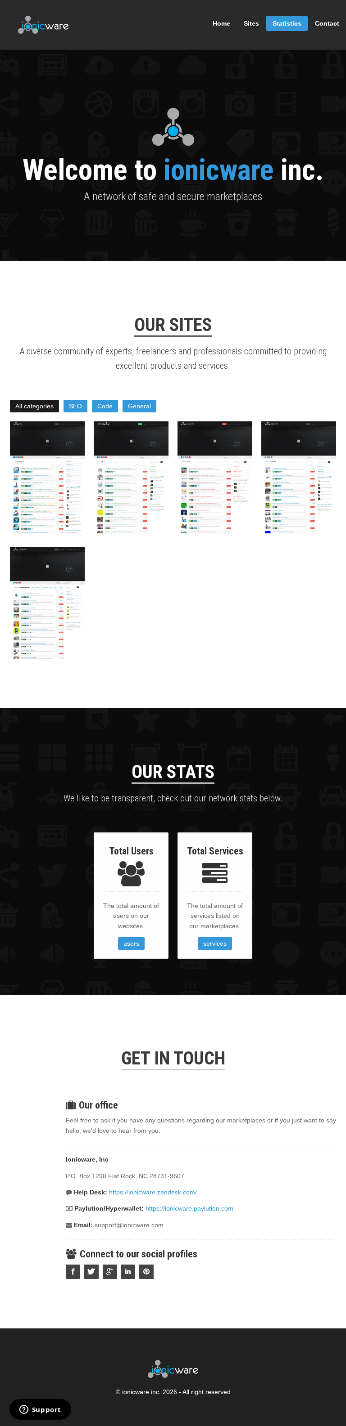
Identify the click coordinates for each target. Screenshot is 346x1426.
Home (221, 23)
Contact (327, 23)
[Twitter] (92, 1271)
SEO (75, 406)
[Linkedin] (129, 1271)
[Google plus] (111, 1271)
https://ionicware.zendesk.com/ (153, 1192)
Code (105, 406)
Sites (251, 23)
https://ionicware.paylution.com (189, 1208)
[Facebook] (74, 1271)
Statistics (287, 23)
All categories (34, 406)
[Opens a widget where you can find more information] (40, 1410)
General (139, 406)
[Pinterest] (147, 1271)
